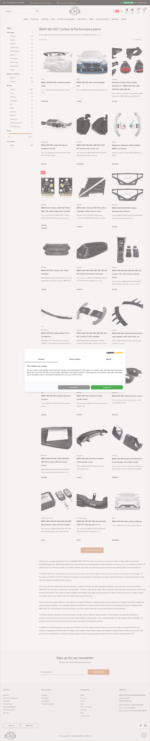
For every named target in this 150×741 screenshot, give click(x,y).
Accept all (107, 387)
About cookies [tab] (75, 359)
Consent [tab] (41, 359)
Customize (74, 387)
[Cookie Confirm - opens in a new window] (114, 353)
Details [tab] (108, 359)
